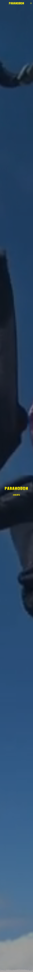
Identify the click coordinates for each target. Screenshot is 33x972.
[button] (31, 3)
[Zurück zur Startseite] (16, 3)
